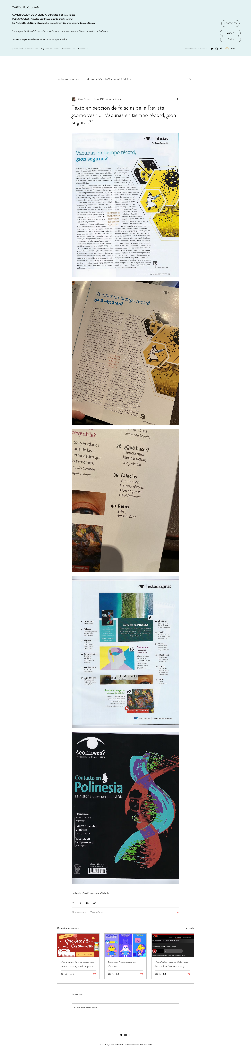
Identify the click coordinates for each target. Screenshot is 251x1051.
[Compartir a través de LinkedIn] (87, 902)
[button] (190, 79)
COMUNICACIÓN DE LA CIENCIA (29, 14)
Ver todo (190, 928)
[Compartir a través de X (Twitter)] (80, 902)
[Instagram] (216, 48)
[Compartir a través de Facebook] (73, 902)
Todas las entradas (68, 79)
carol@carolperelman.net (196, 48)
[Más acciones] (177, 99)
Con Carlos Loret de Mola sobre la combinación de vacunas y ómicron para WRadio (171, 964)
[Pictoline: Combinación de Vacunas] (126, 945)
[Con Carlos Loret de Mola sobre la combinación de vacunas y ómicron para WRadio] (173, 945)
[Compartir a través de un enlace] (94, 902)
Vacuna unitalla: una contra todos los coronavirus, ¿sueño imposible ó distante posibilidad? (78, 964)
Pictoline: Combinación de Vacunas (122, 964)
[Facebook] (220, 48)
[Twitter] (212, 48)
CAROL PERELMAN (26, 7)
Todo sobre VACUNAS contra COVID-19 (107, 79)
